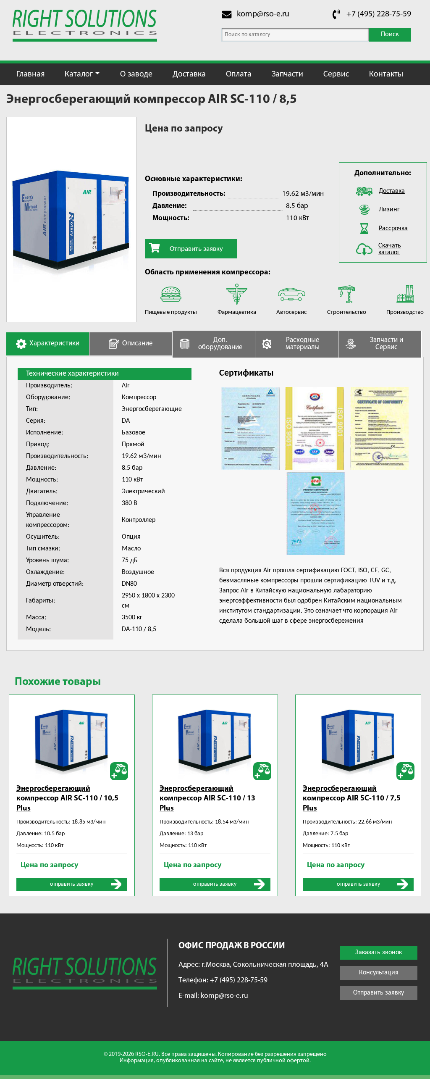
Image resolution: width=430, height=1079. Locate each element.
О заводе (136, 74)
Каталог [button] (79, 74)
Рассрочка (393, 228)
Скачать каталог (389, 249)
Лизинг (389, 209)
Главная (30, 74)
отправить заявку (71, 884)
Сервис (336, 74)
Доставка (189, 74)
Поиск (390, 34)
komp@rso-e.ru (263, 14)
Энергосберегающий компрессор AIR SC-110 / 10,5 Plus (67, 799)
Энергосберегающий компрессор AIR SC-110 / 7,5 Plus (352, 799)
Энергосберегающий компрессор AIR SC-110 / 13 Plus (207, 799)
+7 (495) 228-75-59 (378, 14)
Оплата (239, 74)
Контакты (386, 74)
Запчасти (287, 74)
